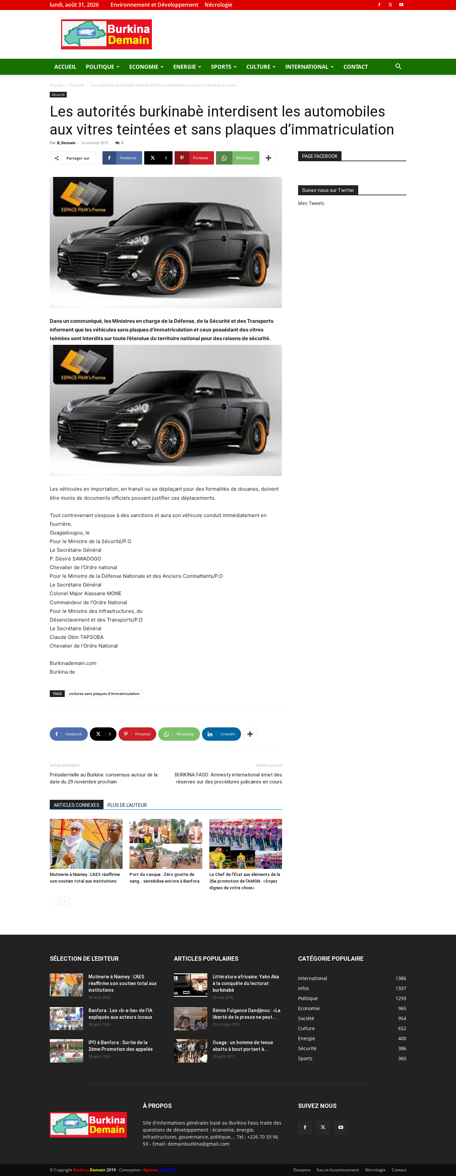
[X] (390, 4)
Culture (258, 66)
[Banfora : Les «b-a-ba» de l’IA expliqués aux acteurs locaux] (66, 1018)
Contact (356, 66)
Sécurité (77, 85)
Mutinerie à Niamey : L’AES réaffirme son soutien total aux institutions (122, 983)
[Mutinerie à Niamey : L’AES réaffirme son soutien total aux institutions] (86, 844)
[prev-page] (54, 901)
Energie (184, 66)
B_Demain (66, 142)
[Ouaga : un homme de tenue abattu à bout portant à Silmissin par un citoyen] (190, 1051)
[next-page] (64, 901)
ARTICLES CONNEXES (76, 805)
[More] (268, 158)
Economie (143, 66)
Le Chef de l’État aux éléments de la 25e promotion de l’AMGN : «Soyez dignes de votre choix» (244, 881)
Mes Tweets (311, 203)
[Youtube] (401, 4)
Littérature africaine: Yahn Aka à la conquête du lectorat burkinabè (246, 983)
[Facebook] (379, 4)
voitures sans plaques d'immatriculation (104, 693)
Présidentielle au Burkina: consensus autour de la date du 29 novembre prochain (104, 778)
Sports (221, 66)
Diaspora (301, 1170)
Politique (100, 66)
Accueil (65, 66)
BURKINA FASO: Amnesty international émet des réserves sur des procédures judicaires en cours (228, 778)
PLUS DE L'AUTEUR (127, 805)
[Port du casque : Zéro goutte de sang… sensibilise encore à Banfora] (166, 844)
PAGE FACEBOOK (319, 156)
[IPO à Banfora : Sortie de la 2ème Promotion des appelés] (66, 1051)
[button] (398, 67)
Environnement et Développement (154, 4)
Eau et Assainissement (338, 1170)
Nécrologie (218, 4)
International (306, 66)
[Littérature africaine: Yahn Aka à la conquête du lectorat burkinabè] (190, 985)
